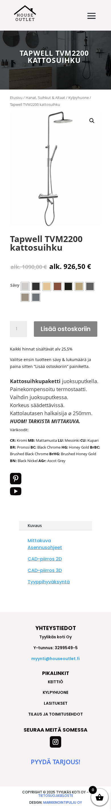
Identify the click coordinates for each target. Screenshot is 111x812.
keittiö (55, 682)
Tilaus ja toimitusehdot (55, 714)
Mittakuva (39, 540)
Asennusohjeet (45, 547)
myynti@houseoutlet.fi (55, 659)
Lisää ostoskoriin (66, 329)
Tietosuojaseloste (55, 795)
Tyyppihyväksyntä (49, 582)
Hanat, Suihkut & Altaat (45, 97)
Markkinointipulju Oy (62, 802)
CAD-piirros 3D (45, 570)
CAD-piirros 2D (45, 559)
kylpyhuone (55, 692)
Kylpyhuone (78, 97)
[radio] (25, 286)
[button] (92, 121)
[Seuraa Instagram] (55, 742)
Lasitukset (55, 703)
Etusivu (16, 97)
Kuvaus (35, 525)
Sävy (14, 285)
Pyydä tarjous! (55, 761)
